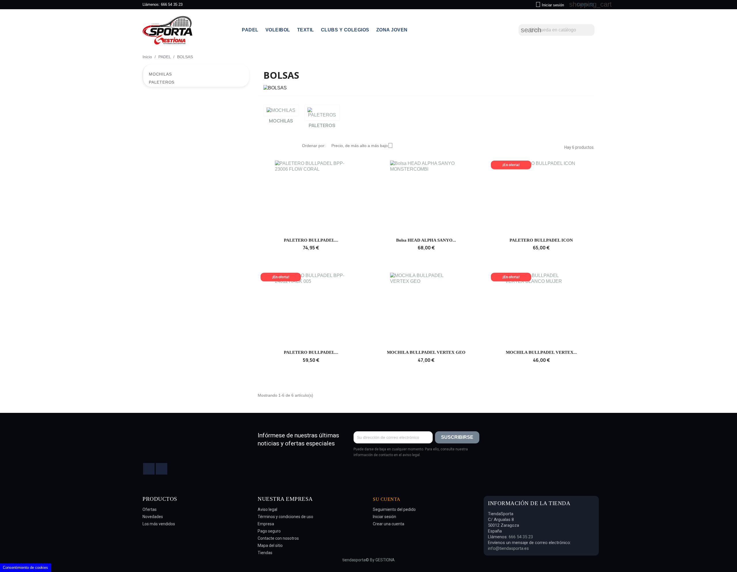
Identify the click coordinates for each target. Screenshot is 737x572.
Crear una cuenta (388, 524)
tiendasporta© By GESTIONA (368, 560)
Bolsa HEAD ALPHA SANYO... (426, 240)
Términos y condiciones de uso (285, 516)
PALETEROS (161, 82)
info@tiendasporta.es (508, 548)
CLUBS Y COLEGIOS (345, 29)
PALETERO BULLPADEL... (311, 240)
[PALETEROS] (322, 113)
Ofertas (150, 509)
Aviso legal (267, 509)
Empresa (266, 524)
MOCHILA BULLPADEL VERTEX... (541, 352)
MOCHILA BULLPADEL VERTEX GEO (426, 352)
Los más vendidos (159, 524)
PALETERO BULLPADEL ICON (541, 240)
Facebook (149, 469)
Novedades (153, 516)
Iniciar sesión (384, 516)
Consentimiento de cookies (25, 567)
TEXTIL (305, 29)
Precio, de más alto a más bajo (362, 145)
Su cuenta (386, 499)
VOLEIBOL (277, 29)
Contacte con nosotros (278, 538)
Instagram (161, 469)
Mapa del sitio (270, 545)
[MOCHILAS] (281, 110)
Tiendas (265, 552)
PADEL (250, 29)
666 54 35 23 (172, 4)
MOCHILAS (160, 74)
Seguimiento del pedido (394, 509)
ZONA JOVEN (392, 29)
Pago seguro (269, 531)
